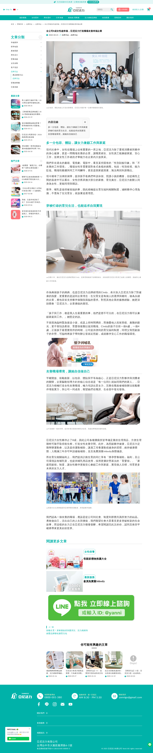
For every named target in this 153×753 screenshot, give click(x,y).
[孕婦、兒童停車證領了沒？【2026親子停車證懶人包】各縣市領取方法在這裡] (15, 203)
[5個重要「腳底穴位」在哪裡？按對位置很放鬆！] (15, 169)
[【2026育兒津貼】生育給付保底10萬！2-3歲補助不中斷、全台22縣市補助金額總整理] (15, 191)
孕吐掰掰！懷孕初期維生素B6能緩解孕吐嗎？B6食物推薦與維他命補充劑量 (32, 147)
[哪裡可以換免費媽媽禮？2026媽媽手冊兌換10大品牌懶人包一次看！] (15, 180)
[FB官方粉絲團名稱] (39, 704)
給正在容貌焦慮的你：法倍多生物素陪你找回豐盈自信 (114, 672)
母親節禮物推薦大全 (95, 559)
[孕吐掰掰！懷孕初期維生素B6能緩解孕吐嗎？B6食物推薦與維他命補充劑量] (15, 149)
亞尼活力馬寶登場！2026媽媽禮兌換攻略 (32, 136)
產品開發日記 (18, 75)
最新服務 (89, 577)
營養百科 (20, 24)
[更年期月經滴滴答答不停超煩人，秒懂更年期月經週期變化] (15, 214)
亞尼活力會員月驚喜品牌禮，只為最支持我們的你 (74, 672)
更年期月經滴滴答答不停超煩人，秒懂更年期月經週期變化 (31, 212)
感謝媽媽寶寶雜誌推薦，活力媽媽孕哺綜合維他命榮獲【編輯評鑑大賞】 (55, 672)
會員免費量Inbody (94, 581)
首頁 (12, 24)
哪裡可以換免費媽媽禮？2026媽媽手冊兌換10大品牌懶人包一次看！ (32, 178)
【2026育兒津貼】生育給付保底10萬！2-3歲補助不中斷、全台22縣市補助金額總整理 (32, 189)
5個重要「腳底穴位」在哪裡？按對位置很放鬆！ (32, 167)
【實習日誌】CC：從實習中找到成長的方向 (94, 672)
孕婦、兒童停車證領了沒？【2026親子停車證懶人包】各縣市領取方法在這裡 (32, 201)
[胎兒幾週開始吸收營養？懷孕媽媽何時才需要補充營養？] (15, 126)
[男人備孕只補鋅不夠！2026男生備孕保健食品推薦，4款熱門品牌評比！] (15, 103)
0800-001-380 (53, 697)
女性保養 (89, 552)
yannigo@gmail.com (130, 697)
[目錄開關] (85, 122)
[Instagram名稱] (55, 704)
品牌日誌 (29, 24)
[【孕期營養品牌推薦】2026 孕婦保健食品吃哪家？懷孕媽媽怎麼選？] (15, 115)
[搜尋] (112, 9)
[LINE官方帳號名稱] (47, 704)
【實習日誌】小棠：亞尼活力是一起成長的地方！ (133, 672)
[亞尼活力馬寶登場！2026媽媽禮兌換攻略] (15, 138)
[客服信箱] (62, 704)
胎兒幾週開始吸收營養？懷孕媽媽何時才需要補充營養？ (31, 124)
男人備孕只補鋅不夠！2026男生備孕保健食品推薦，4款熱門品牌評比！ (31, 102)
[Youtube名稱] (70, 704)
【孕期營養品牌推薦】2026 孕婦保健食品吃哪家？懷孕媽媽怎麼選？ (32, 113)
